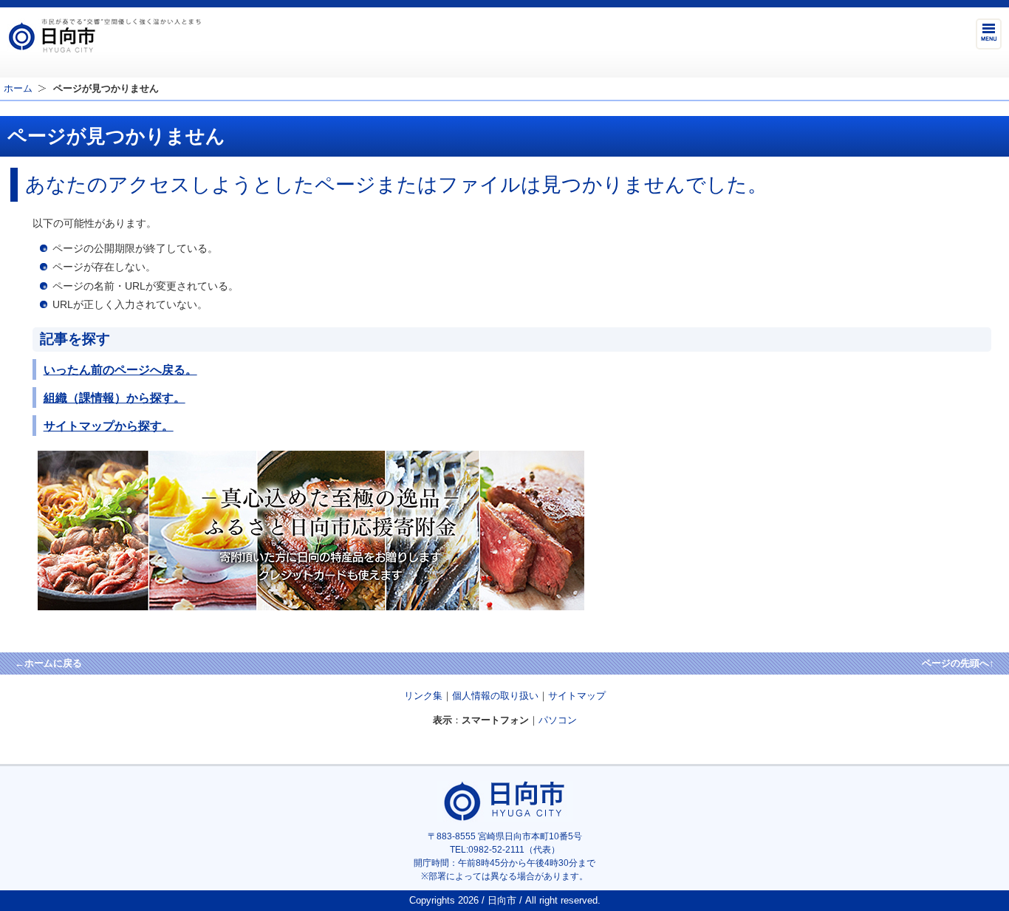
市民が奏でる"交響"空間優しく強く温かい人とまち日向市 (104, 35)
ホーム (18, 88)
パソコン (557, 720)
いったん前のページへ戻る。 (120, 369)
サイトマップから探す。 (109, 425)
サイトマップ (577, 695)
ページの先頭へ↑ (958, 663)
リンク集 (423, 695)
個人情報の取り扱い (495, 695)
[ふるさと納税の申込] (311, 607)
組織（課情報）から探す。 (114, 397)
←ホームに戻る (48, 663)
